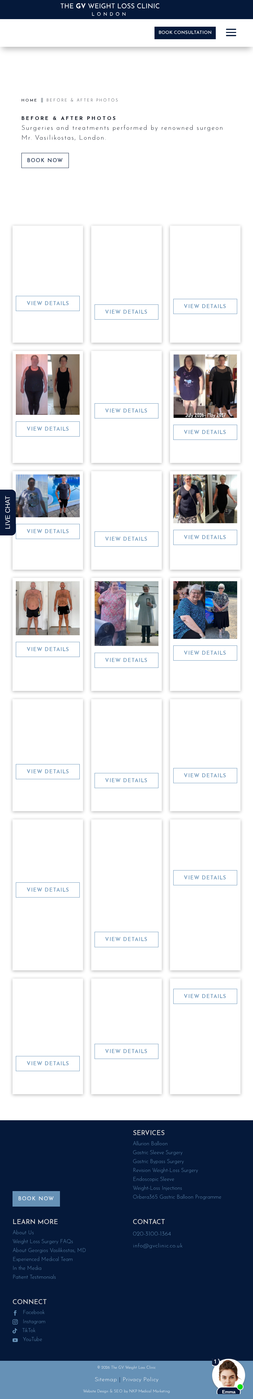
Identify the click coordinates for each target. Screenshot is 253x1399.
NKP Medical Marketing (149, 1391)
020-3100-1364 (152, 1234)
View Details (48, 303)
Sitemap (106, 1380)
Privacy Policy (140, 1380)
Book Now (45, 160)
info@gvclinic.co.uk (158, 1246)
